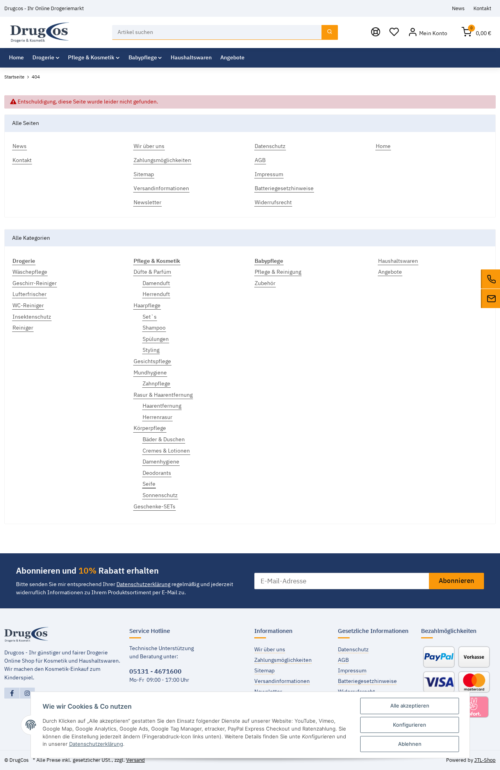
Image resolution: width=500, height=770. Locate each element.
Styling (151, 349)
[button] (428, 32)
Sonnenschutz (160, 495)
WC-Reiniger (28, 305)
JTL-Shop (485, 760)
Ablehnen (409, 744)
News (458, 8)
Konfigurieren (409, 725)
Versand (135, 760)
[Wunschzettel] (394, 32)
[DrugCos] (39, 32)
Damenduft (156, 283)
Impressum (352, 670)
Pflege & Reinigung (278, 271)
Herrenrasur (157, 417)
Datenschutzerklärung (143, 584)
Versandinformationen (282, 680)
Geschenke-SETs (154, 506)
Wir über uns (269, 649)
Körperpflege (150, 427)
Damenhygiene (161, 461)
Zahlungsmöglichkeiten (283, 659)
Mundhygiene (150, 372)
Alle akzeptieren (409, 705)
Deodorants (157, 472)
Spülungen (156, 338)
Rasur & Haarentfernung (163, 394)
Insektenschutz (31, 316)
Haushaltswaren (398, 260)
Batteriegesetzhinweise (367, 680)
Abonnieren (456, 580)
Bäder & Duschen (164, 439)
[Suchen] (329, 32)
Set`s (150, 316)
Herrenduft (156, 294)
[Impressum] (375, 32)
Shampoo (154, 327)
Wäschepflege (29, 271)
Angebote (390, 271)
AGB (343, 659)
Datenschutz (353, 649)
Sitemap (264, 670)
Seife (149, 483)
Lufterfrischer (29, 294)
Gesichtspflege (152, 361)
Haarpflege (147, 305)
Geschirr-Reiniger (34, 283)
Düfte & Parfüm (152, 271)
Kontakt (482, 8)
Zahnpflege (156, 383)
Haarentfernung (162, 405)
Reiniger (22, 327)
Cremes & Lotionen (166, 450)
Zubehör (265, 283)
